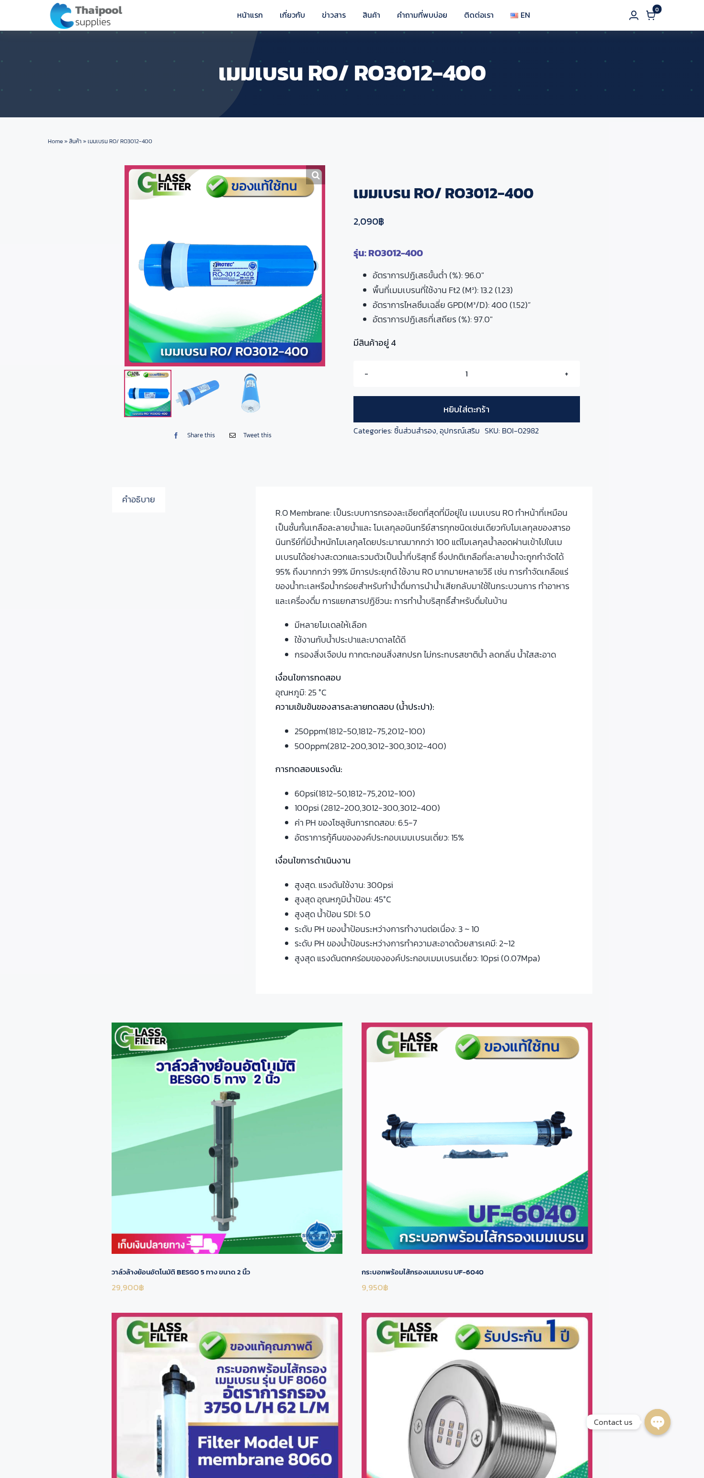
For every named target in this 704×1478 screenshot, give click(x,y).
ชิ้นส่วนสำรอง (415, 430)
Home (55, 141)
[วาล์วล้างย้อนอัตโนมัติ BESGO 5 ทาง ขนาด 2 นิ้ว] (227, 1138)
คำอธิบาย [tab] (138, 499)
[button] (315, 174)
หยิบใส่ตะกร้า (466, 409)
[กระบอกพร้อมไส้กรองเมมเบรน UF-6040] (477, 1138)
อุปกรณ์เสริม (460, 430)
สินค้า (75, 141)
